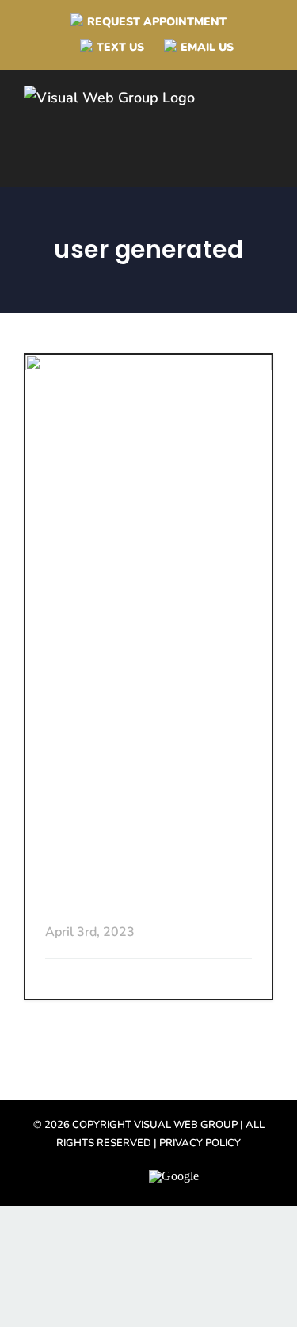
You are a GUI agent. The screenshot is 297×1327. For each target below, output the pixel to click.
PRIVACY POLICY (200, 1143)
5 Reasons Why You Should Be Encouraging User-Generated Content (145, 835)
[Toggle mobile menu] (271, 130)
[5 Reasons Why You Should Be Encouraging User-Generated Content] (148, 540)
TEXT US (120, 47)
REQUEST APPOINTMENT (157, 21)
